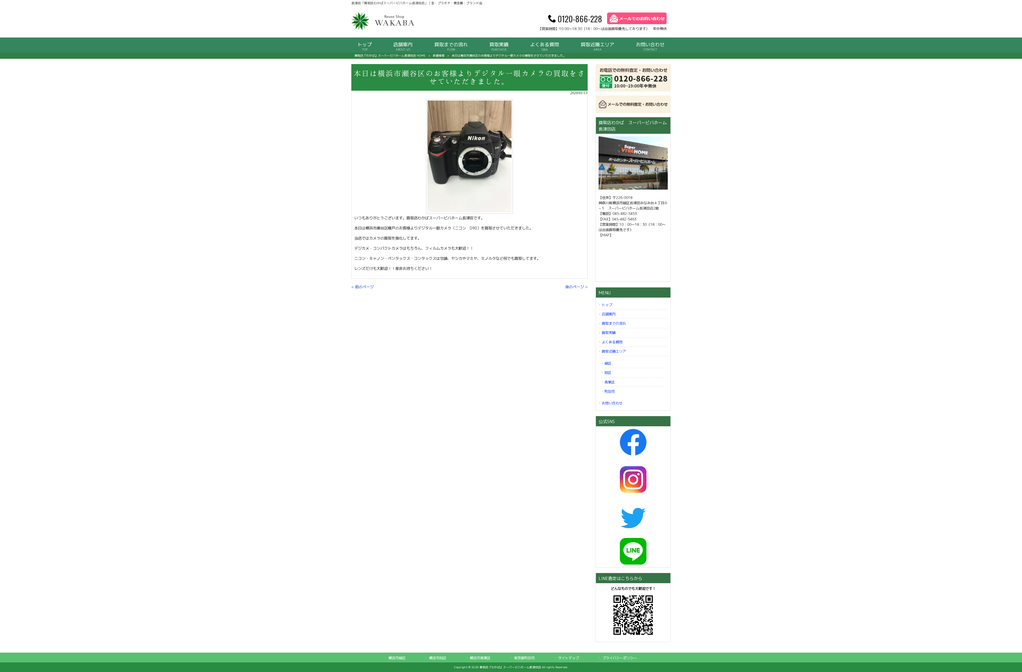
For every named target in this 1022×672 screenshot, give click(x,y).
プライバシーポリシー (619, 658)
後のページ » (576, 287)
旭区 (607, 372)
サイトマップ (568, 658)
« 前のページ (362, 287)
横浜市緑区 (397, 658)
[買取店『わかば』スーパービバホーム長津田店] (383, 29)
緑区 (607, 363)
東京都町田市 (524, 658)
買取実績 (609, 332)
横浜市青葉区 (480, 658)
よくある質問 (612, 342)
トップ (607, 304)
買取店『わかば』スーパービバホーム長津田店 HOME (390, 55)
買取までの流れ (614, 323)
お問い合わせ (612, 403)
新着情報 (438, 55)
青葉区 (609, 382)
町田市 (609, 391)
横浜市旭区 (437, 658)
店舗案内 (609, 314)
